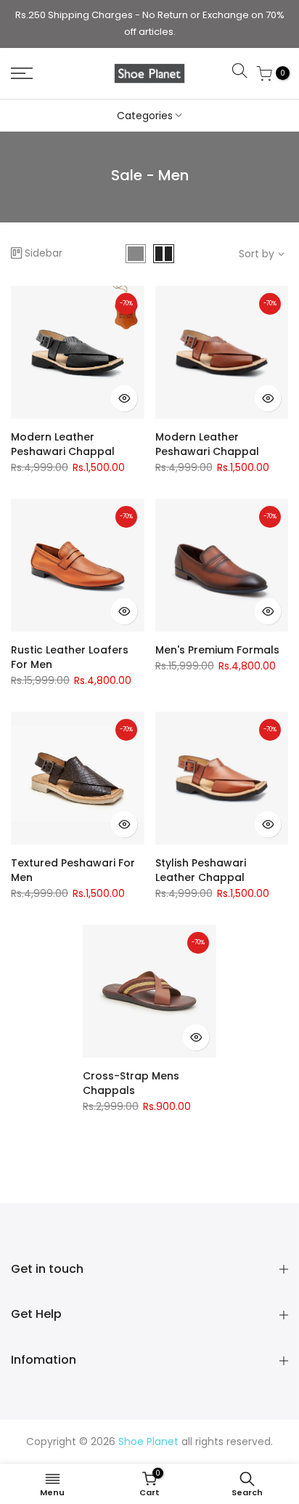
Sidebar (43, 253)
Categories (145, 115)
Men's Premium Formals (217, 650)
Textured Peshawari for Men (73, 870)
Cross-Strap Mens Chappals (131, 1083)
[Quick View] (124, 398)
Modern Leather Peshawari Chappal (63, 444)
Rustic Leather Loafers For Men (69, 657)
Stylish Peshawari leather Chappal (200, 870)
